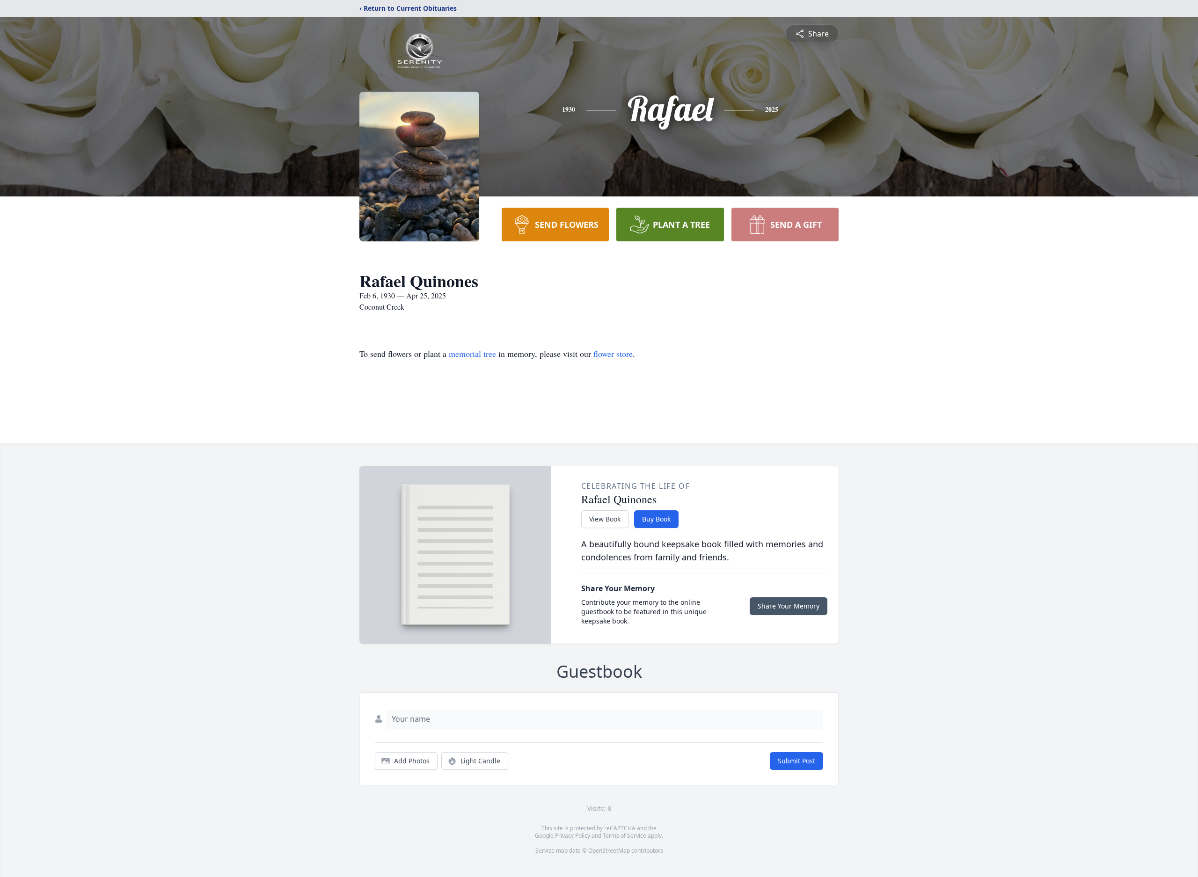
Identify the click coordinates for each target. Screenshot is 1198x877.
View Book (605, 519)
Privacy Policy (572, 836)
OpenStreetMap (609, 851)
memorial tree (472, 353)
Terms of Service (624, 836)
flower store (613, 353)
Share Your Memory (788, 606)
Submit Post (796, 760)
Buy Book (656, 519)
